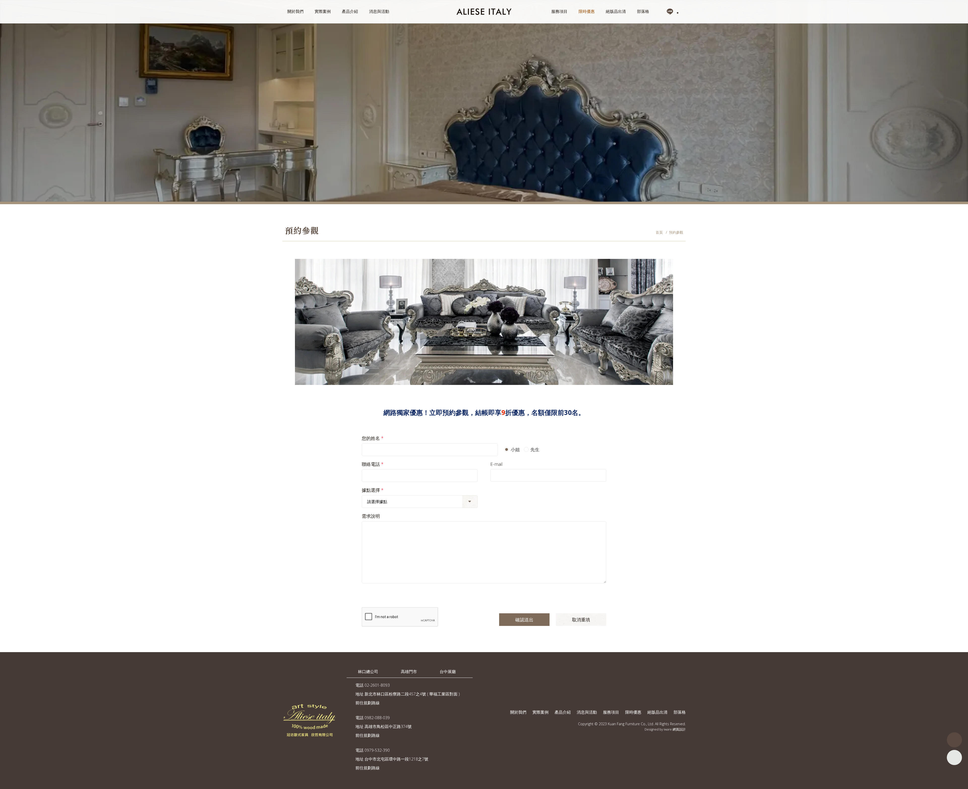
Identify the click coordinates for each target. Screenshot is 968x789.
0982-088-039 (377, 717)
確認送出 (524, 620)
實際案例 (323, 11)
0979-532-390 (377, 750)
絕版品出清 (616, 11)
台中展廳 (448, 671)
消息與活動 (379, 11)
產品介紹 (350, 11)
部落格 (643, 11)
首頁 (659, 232)
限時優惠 (587, 11)
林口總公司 (368, 671)
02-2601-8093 (377, 685)
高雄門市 (409, 671)
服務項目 (559, 11)
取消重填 (581, 620)
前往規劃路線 (367, 703)
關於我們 (295, 11)
